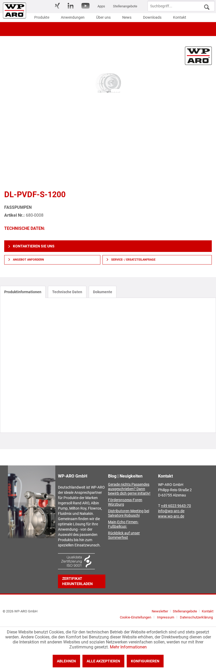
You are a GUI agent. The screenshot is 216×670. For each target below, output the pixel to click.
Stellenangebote (125, 6)
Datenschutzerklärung (196, 617)
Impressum (165, 617)
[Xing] (57, 6)
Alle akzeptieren (103, 661)
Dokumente (102, 292)
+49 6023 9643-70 (176, 506)
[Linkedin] (70, 6)
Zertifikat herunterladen (77, 581)
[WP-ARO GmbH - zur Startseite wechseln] (14, 10)
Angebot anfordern (28, 259)
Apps (101, 6)
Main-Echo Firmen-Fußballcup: (123, 524)
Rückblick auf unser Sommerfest (124, 535)
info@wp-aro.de (171, 511)
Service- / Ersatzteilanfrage (132, 259)
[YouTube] (85, 6)
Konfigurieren (145, 661)
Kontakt (207, 611)
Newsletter (160, 611)
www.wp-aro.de (171, 516)
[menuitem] (57, 6)
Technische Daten (67, 292)
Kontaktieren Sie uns (33, 246)
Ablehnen (66, 661)
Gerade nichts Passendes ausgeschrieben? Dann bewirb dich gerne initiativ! (129, 489)
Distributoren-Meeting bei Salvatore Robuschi (128, 513)
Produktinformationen (22, 292)
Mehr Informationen (128, 646)
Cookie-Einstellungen (135, 617)
